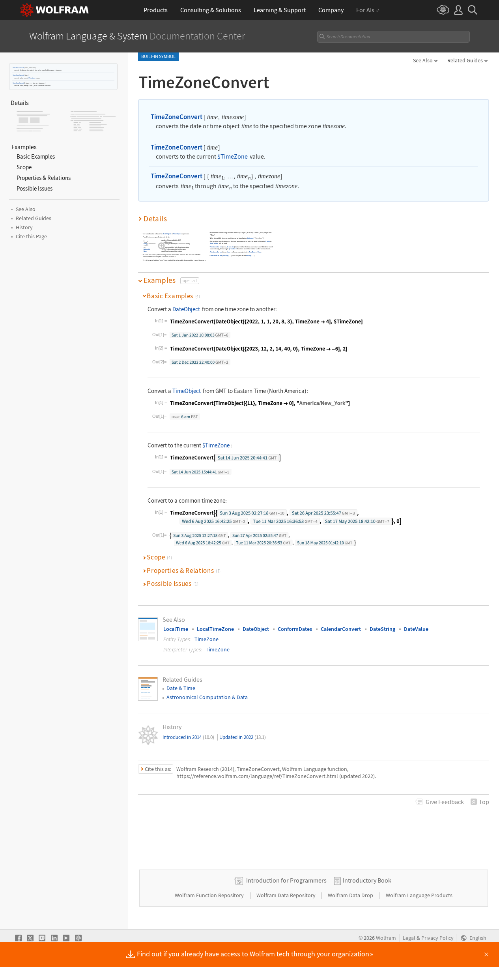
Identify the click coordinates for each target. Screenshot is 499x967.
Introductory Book (367, 880)
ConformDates (295, 628)
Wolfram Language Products (419, 895)
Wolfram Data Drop (351, 895)
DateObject (167, 234)
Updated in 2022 (242, 737)
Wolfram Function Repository (210, 895)
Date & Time (180, 688)
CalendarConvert (341, 628)
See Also (423, 60)
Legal (409, 938)
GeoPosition (214, 244)
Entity (145, 244)
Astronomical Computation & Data (207, 697)
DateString (382, 628)
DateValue (416, 628)
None (145, 251)
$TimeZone (32, 78)
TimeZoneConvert (18, 68)
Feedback (445, 802)
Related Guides (465, 60)
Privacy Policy (437, 938)
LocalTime (175, 628)
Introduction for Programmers (286, 880)
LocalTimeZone (215, 628)
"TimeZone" (152, 244)
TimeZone (252, 252)
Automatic (147, 250)
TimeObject (177, 234)
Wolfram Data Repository (286, 895)
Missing (225, 255)
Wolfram (386, 938)
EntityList (250, 238)
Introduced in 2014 (188, 737)
